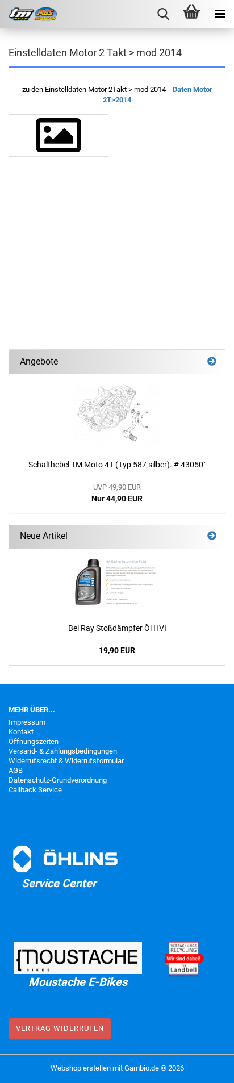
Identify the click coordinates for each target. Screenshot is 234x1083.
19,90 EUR (117, 650)
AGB (16, 770)
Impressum (27, 722)
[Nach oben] (203, 1066)
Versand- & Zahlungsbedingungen (63, 751)
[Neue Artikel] (211, 536)
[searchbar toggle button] (163, 14)
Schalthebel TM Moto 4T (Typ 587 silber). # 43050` (117, 464)
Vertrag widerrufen (60, 1028)
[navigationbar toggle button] (220, 14)
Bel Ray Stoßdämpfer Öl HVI (117, 628)
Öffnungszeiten (33, 741)
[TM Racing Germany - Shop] (28, 14)
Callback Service (35, 789)
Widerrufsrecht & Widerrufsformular (66, 760)
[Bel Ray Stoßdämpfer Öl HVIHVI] (117, 583)
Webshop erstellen (81, 1068)
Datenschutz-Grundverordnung (58, 780)
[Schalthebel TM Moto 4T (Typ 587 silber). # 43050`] (117, 414)
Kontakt (21, 731)
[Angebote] (211, 362)
